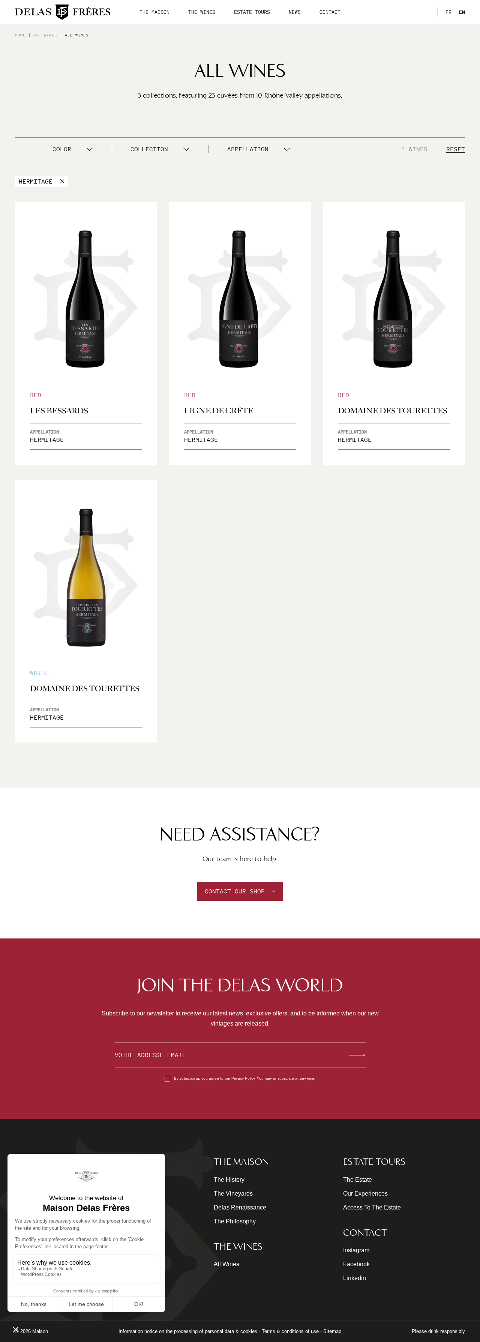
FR (449, 12)
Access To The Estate (372, 1207)
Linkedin (354, 1278)
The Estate (357, 1179)
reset (455, 149)
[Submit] (357, 1055)
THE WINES (45, 35)
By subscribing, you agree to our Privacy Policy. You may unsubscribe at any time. (244, 1078)
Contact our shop (235, 891)
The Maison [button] (155, 12)
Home (20, 35)
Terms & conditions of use (290, 1331)
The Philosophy (235, 1221)
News (295, 12)
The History (229, 1179)
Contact (330, 12)
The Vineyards (233, 1193)
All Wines (226, 1264)
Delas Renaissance (240, 1207)
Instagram (356, 1250)
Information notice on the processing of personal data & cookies (187, 1331)
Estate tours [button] (252, 12)
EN (462, 12)
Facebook (356, 1264)
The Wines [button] (201, 12)
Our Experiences (365, 1193)
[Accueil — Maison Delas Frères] (62, 12)
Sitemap (332, 1331)
